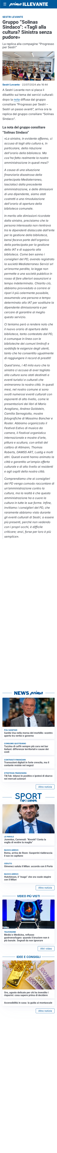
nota (17, 99)
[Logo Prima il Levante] (28, 4)
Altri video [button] (46, 948)
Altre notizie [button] (45, 786)
